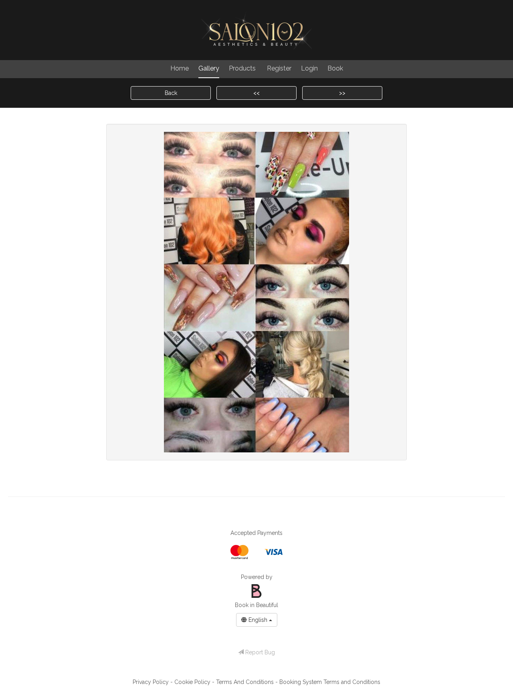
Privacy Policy (151, 682)
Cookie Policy (193, 682)
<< (256, 93)
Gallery (208, 68)
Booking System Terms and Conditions (329, 682)
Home (179, 68)
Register (279, 68)
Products (242, 68)
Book (335, 68)
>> (342, 93)
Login (309, 68)
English (258, 620)
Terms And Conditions (245, 682)
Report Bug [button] (259, 652)
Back (171, 93)
